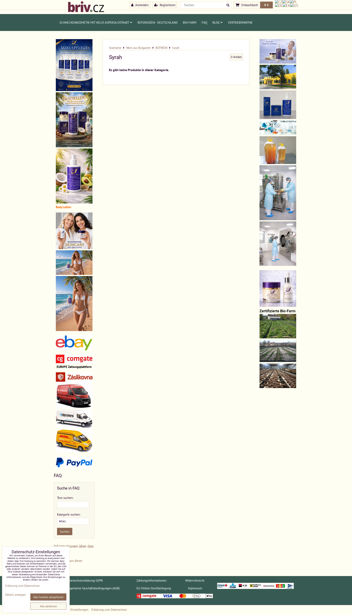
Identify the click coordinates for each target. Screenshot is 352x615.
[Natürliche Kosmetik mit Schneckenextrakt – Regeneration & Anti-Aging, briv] (74, 349)
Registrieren (167, 5)
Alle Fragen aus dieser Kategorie (68, 563)
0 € (266, 5)
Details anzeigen (15, 594)
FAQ (204, 22)
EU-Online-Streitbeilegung (153, 588)
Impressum (195, 588)
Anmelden (141, 5)
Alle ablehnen (48, 606)
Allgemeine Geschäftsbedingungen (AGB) (93, 588)
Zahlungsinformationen (151, 580)
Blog (216, 22)
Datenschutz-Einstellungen (71, 609)
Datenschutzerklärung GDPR (84, 580)
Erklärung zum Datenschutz (109, 609)
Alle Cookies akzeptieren (48, 597)
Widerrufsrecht (194, 580)
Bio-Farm (189, 22)
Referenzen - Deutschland (158, 22)
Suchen (64, 531)
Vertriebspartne (240, 22)
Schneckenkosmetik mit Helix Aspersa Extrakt (94, 22)
